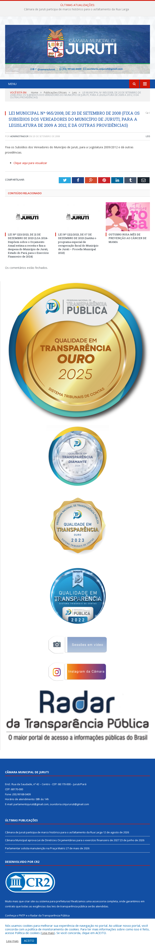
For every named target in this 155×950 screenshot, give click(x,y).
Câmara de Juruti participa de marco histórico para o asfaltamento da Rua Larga (54, 832)
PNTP (22, 915)
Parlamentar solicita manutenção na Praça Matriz (35, 848)
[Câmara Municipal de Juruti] (77, 48)
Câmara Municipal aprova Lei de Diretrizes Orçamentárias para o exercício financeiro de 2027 (77, 9)
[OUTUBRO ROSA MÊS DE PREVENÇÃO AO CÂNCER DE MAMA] (128, 216)
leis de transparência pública (69, 906)
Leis (148, 136)
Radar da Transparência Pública (50, 915)
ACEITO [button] (29, 941)
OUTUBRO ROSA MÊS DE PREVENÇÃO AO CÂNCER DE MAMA (128, 238)
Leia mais (48, 933)
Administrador (19, 136)
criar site (29, 901)
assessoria (99, 901)
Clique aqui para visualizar (30, 163)
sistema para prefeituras (54, 901)
